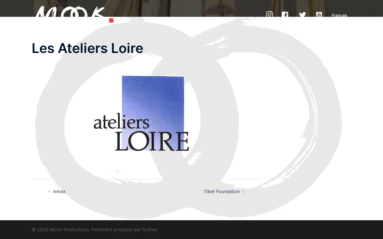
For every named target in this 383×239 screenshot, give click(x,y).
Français (339, 15)
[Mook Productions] (74, 15)
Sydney (150, 229)
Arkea (59, 191)
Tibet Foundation (222, 191)
